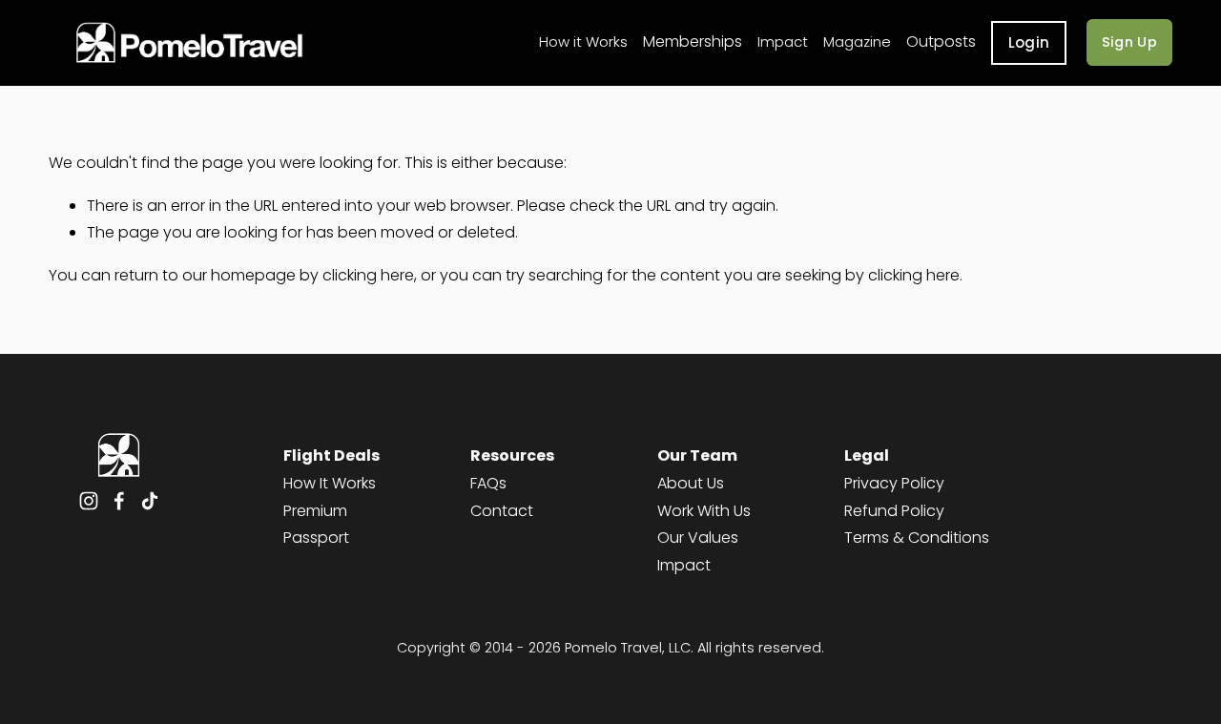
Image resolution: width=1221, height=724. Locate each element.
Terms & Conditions (916, 537)
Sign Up (1129, 42)
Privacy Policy (894, 483)
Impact (782, 41)
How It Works (329, 483)
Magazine (857, 41)
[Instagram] (88, 500)
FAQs (488, 483)
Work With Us (704, 511)
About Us (690, 483)
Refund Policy (894, 511)
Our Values (697, 537)
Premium (315, 511)
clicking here (368, 275)
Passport (316, 537)
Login (1029, 42)
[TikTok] (149, 500)
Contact (501, 511)
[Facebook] (119, 500)
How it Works (583, 41)
